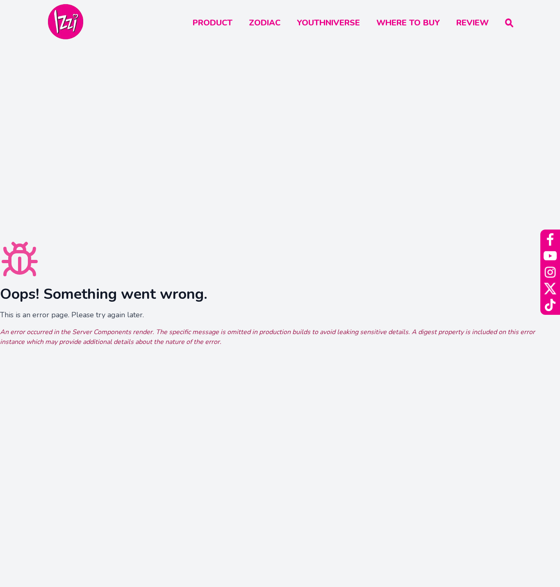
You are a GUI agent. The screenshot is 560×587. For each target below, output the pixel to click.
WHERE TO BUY (408, 22)
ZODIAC (264, 22)
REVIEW (472, 22)
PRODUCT (212, 22)
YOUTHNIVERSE (328, 22)
